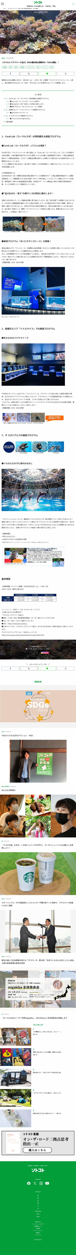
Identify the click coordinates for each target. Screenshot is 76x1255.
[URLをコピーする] (65, 73)
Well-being (38, 1211)
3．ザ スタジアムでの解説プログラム (19, 116)
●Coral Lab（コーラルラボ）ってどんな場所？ (25, 101)
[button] (10, 73)
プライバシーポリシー (38, 1230)
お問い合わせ (38, 1221)
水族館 (4, 67)
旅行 (11, 67)
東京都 (22, 67)
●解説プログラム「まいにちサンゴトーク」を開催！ (26, 106)
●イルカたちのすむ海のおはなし (20, 118)
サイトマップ (38, 1235)
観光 (16, 67)
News (38, 1216)
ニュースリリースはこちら (38, 1224)
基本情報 (9, 121)
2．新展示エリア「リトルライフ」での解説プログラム (25, 109)
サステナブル (30, 67)
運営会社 (38, 1232)
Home (4, 8)
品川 (38, 67)
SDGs (51, 67)
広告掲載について (38, 1226)
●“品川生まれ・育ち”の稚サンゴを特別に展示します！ (27, 104)
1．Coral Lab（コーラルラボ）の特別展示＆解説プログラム (27, 98)
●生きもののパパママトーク (19, 113)
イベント (45, 67)
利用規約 (38, 1228)
